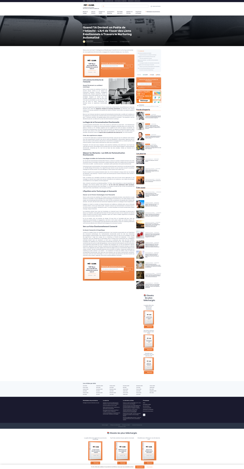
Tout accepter (140, 467)
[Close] (145, 225)
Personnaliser (150, 467)
